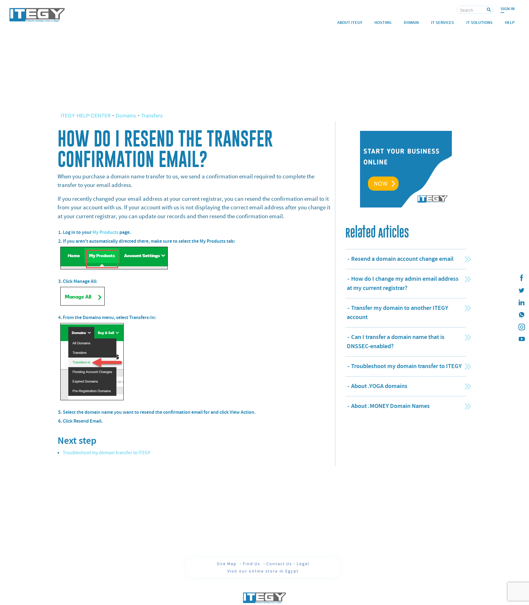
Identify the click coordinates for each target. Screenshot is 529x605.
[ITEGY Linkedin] (521, 302)
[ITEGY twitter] (521, 290)
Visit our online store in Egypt (263, 571)
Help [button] (510, 22)
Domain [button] (411, 22)
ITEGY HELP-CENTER (86, 115)
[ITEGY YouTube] (521, 339)
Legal (303, 563)
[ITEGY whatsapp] (521, 314)
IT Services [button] (442, 22)
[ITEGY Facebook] (521, 278)
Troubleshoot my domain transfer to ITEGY (106, 453)
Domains (126, 115)
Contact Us (279, 563)
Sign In (508, 9)
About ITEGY (349, 22)
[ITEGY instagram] (521, 327)
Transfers (152, 115)
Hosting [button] (383, 22)
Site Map (227, 563)
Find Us (252, 563)
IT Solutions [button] (479, 22)
